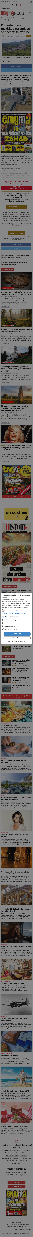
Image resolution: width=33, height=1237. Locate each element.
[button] (16, 613)
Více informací (13, 611)
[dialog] (16, 618)
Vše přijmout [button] (17, 633)
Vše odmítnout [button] (17, 638)
